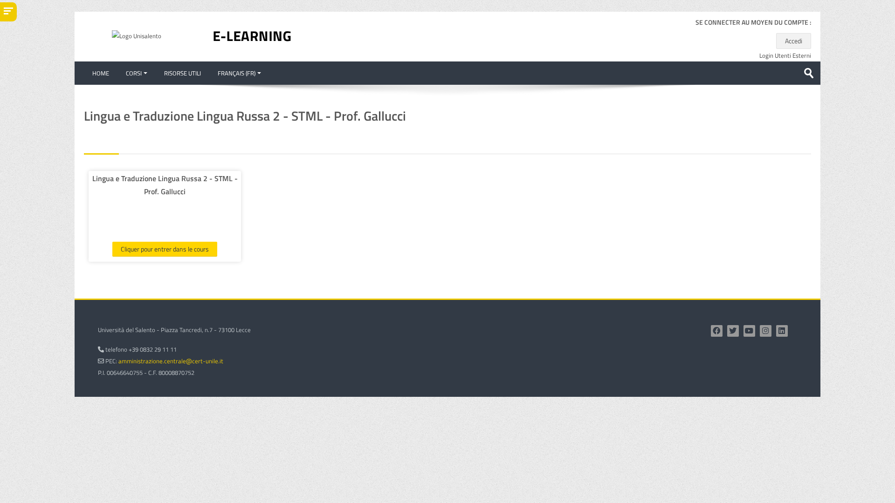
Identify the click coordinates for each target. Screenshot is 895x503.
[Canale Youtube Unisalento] (749, 331)
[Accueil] (252, 36)
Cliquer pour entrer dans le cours (165, 249)
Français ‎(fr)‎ (236, 73)
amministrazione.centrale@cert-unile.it (170, 361)
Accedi (793, 41)
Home (100, 73)
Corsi (134, 73)
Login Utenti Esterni (785, 55)
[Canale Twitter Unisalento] (733, 331)
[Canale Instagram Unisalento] (765, 331)
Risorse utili (182, 73)
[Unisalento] (136, 35)
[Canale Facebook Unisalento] (717, 331)
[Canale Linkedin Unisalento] (782, 331)
